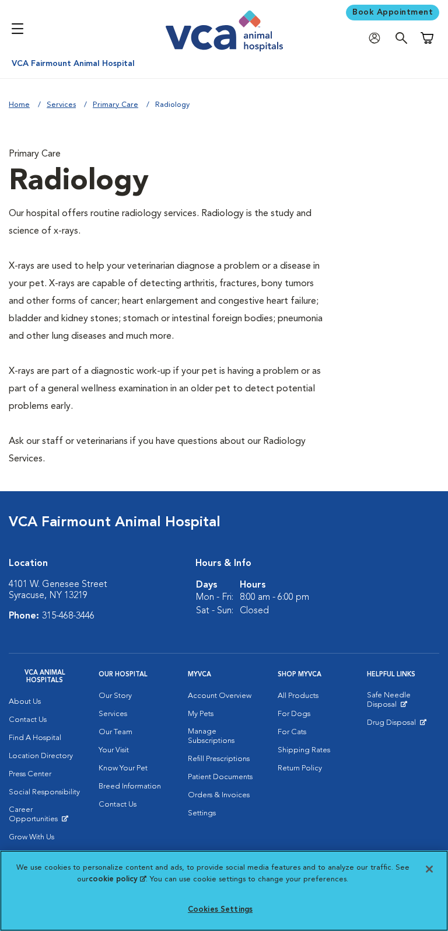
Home (19, 105)
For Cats (292, 732)
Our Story (115, 696)
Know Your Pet (123, 768)
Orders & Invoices (219, 795)
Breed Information (130, 786)
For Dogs (294, 714)
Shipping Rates (304, 750)
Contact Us (28, 720)
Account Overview (219, 696)
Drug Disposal (396, 725)
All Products (298, 696)
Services (61, 105)
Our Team (115, 732)
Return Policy (300, 768)
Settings (202, 813)
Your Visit (114, 750)
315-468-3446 (68, 616)
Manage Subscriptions (211, 736)
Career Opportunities (45, 817)
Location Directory (41, 756)
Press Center (30, 774)
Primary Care (115, 105)
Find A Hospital (35, 738)
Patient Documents (220, 777)
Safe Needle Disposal (403, 703)
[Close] (429, 869)
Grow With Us (31, 837)
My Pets (201, 714)
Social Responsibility (44, 792)
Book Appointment (392, 12)
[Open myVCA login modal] (377, 38)
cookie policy (117, 879)
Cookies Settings (220, 909)
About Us (25, 702)
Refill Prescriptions (219, 759)
